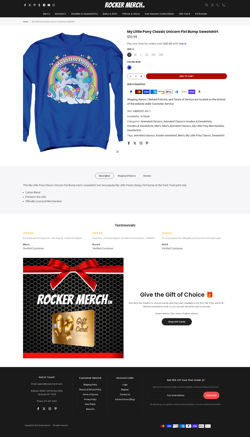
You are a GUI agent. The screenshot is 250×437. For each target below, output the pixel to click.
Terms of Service (90, 394)
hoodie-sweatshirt (166, 135)
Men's (46, 13)
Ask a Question (136, 84)
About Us (90, 409)
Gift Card (184, 13)
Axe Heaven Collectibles (159, 13)
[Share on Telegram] (44, 5)
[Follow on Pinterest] (147, 143)
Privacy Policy (90, 399)
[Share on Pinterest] (34, 5)
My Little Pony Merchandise (208, 125)
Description (104, 176)
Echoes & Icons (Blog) (125, 399)
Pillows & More (131, 13)
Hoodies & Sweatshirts (84, 13)
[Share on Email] (49, 5)
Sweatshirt (218, 135)
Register (125, 389)
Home (25, 22)
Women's (60, 13)
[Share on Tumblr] (39, 5)
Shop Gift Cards (176, 321)
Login (125, 384)
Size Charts (90, 404)
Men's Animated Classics (176, 125)
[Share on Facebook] (25, 5)
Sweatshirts (134, 130)
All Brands (201, 13)
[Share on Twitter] (30, 5)
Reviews (147, 176)
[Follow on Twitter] (134, 143)
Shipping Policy (90, 384)
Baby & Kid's (110, 13)
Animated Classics (151, 121)
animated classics (144, 135)
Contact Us (125, 394)
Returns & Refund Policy (90, 389)
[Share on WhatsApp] (53, 5)
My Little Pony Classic (198, 135)
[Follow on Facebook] (128, 143)
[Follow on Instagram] (141, 143)
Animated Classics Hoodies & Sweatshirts (187, 121)
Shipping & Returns (127, 176)
